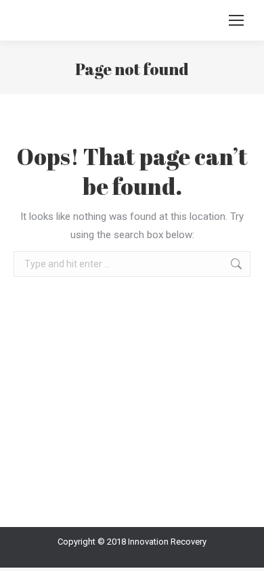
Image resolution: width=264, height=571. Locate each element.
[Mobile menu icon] (236, 20)
